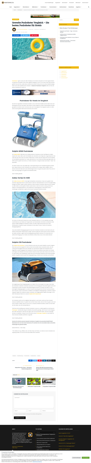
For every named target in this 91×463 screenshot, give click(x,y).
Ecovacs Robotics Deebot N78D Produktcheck (46, 438)
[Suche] (88, 7)
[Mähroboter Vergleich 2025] (34, 381)
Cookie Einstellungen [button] (76, 457)
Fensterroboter (52, 7)
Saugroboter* (57, 2)
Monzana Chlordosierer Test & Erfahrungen (18, 387)
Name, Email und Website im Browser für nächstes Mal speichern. (28, 414)
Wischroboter (26, 7)
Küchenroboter (63, 7)
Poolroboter (43, 7)
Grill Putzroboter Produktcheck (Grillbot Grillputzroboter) (68, 35)
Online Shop (14, 447)
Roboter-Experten (23, 29)
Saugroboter (17, 7)
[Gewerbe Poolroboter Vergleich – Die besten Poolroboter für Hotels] (34, 49)
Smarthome (71, 7)
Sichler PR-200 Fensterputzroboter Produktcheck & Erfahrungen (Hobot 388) (45, 369)
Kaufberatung (20, 355)
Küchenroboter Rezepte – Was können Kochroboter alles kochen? (67, 41)
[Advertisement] (34, 71)
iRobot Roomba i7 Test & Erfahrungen (69, 28)
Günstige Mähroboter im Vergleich (43, 444)
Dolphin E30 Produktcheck (35, 293)
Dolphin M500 (17, 154)
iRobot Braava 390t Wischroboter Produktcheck (46, 440)
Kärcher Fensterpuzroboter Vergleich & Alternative (45, 435)
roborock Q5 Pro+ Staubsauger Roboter (67, 443)
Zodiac (38, 355)
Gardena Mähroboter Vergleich (43, 449)
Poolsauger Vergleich (41, 313)
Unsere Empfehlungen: (49, 2)
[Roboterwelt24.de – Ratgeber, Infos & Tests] (8, 2)
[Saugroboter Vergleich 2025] (49, 381)
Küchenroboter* (85, 2)
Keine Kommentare (16, 32)
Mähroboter (35, 7)
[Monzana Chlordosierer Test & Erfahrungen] (19, 381)
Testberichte (33, 355)
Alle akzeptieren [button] (86, 457)
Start (10, 7)
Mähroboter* (78, 2)
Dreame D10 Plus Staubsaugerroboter (66, 446)
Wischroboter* (64, 2)
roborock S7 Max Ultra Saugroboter (66, 436)
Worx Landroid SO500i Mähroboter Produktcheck (43, 447)
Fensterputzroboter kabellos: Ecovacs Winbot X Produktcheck (69, 38)
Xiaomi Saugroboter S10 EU (64, 433)
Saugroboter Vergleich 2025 (49, 386)
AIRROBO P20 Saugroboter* (64, 449)
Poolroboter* (71, 2)
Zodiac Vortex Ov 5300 (19, 181)
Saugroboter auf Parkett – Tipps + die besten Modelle (68, 31)
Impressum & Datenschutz (17, 446)
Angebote (78, 7)
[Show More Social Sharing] (40, 35)
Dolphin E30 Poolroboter (19, 245)
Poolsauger (14, 310)
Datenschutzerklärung (37, 461)
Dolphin (14, 355)
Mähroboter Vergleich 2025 (34, 386)
